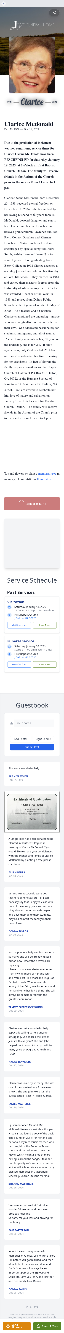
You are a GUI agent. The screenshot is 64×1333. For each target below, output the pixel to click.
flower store (44, 479)
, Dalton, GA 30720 (25, 618)
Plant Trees (44, 625)
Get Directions (19, 625)
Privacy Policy (22, 1317)
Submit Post (32, 747)
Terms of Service (41, 1317)
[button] (32, 811)
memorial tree (47, 473)
